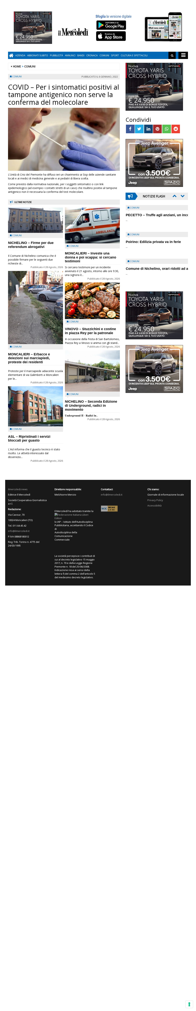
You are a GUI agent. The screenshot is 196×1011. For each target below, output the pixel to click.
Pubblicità (56, 55)
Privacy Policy (155, 500)
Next (182, 196)
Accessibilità (154, 505)
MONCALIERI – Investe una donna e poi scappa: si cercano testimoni (90, 257)
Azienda (20, 55)
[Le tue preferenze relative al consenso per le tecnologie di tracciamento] (189, 1004)
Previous (174, 196)
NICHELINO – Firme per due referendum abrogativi (31, 245)
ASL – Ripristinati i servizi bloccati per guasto (29, 439)
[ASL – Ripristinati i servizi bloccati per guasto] (35, 406)
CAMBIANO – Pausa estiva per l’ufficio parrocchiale (151, 271)
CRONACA (92, 55)
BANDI (80, 55)
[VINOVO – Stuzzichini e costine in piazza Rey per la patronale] (92, 300)
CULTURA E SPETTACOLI (134, 55)
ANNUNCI (70, 55)
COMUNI (104, 55)
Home (17, 66)
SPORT (115, 55)
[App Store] (111, 36)
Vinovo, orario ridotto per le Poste (153, 215)
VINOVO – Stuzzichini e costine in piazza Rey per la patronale (90, 331)
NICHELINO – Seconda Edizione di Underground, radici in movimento (91, 405)
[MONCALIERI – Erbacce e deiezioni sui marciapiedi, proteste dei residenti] (35, 307)
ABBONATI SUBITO (37, 55)
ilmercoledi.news (18, 489)
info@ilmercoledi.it (18, 531)
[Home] (11, 55)
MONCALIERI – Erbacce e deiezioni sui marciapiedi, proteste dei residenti (29, 358)
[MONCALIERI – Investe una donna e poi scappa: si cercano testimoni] (92, 225)
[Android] (111, 25)
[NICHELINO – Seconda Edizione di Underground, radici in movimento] (92, 370)
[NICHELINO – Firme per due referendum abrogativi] (35, 220)
